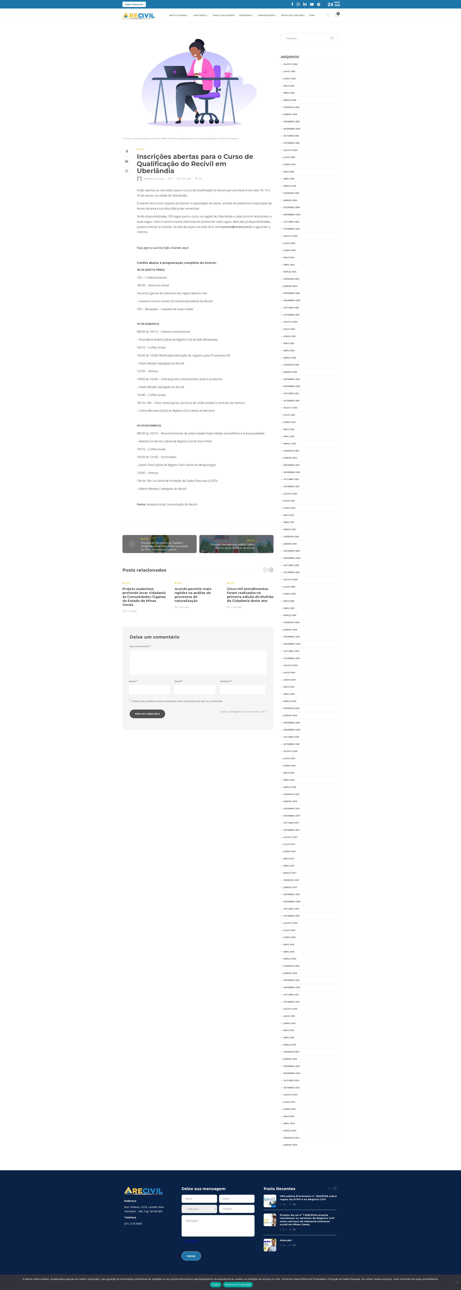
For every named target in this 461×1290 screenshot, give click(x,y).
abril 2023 (288, 350)
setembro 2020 (291, 572)
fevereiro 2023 (291, 364)
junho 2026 (289, 78)
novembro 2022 (291, 386)
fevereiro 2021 (291, 536)
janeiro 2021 (290, 543)
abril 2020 (288, 608)
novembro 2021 (291, 472)
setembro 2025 (291, 143)
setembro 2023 (291, 314)
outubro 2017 (291, 822)
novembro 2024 (291, 214)
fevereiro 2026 (291, 107)
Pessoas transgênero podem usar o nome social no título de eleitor (232, 546)
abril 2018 (288, 779)
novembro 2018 (291, 729)
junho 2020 (289, 593)
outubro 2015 (291, 994)
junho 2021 (289, 508)
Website (226, 681)
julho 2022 (289, 414)
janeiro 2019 (290, 715)
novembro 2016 (291, 901)
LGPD (312, 15)
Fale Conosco (134, 4)
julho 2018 (289, 758)
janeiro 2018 (290, 801)
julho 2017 (289, 844)
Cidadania (245, 15)
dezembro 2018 (291, 722)
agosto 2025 (290, 150)
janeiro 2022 (290, 457)
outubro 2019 (291, 651)
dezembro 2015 (291, 980)
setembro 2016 (291, 915)
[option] (146, 595)
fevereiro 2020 (291, 622)
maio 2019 (288, 686)
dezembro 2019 (291, 636)
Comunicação (266, 15)
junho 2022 (289, 422)
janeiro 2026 (290, 114)
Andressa (148, 178)
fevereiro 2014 (291, 1137)
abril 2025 (288, 178)
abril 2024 (288, 264)
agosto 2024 (290, 236)
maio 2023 (288, 343)
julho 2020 (289, 586)
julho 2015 (289, 1016)
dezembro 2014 (291, 1066)
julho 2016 (289, 930)
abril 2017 (288, 865)
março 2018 (289, 787)
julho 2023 (289, 329)
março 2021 (289, 529)
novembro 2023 (291, 300)
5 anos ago (159, 178)
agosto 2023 (290, 321)
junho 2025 (289, 164)
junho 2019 (289, 679)
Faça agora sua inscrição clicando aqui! (162, 248)
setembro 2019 (291, 658)
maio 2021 (288, 515)
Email (178, 681)
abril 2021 (288, 522)
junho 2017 (289, 851)
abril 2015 (288, 1037)
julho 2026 (289, 71)
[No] (456, 1282)
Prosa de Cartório (293, 15)
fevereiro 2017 (291, 880)
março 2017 (289, 872)
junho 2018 (289, 765)
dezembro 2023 (291, 293)
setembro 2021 (291, 486)
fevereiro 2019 (291, 708)
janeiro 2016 (290, 973)
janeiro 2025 (290, 200)
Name (133, 681)
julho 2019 (289, 672)
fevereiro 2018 (291, 794)
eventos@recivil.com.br (236, 227)
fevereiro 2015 (291, 1051)
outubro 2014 (291, 1080)
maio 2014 (288, 1116)
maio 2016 (288, 944)
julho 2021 (289, 500)
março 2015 (289, 1044)
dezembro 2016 (291, 894)
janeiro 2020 (290, 629)
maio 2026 (288, 85)
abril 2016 (288, 951)
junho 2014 (289, 1109)
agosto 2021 (290, 493)
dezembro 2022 (291, 379)
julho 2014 (289, 1101)
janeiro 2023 (290, 372)
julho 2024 (289, 243)
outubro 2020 (291, 565)
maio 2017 (288, 858)
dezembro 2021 (291, 465)
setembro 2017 (291, 830)
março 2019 (289, 701)
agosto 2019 (290, 665)
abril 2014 (288, 1123)
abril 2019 (288, 694)
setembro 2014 (291, 1087)
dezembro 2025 (291, 121)
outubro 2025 (291, 135)
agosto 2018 (290, 751)
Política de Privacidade (238, 1284)
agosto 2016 (290, 923)
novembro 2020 (291, 558)
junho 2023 (289, 336)
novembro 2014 (291, 1073)
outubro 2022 (291, 393)
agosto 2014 (290, 1094)
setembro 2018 (291, 744)
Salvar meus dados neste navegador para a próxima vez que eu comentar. (178, 701)
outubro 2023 (291, 307)
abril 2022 (288, 436)
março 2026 (289, 100)
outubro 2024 (291, 221)
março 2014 (289, 1130)
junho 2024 (289, 250)
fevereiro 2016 (291, 966)
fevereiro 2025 (291, 193)
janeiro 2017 (290, 887)
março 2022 (289, 443)
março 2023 (289, 357)
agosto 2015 (290, 1008)
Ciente (216, 1284)
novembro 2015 (291, 987)
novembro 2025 (291, 128)
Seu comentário (140, 646)
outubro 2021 (291, 479)
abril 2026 (288, 92)
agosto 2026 (290, 64)
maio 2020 (288, 601)
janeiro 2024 (290, 286)
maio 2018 (288, 772)
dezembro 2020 (291, 550)
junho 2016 (289, 937)
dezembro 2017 (291, 808)
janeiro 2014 (290, 1144)
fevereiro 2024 (291, 279)
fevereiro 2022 (291, 450)
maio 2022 (288, 429)
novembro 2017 (291, 815)
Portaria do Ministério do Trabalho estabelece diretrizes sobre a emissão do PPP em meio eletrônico (164, 546)
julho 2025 (289, 157)
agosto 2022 (290, 407)
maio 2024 (288, 257)
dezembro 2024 (291, 207)
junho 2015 (289, 1023)
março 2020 (289, 615)
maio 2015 (288, 1030)
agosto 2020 (290, 579)
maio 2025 (288, 171)
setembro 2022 (291, 400)
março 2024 (289, 271)
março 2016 (289, 958)
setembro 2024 (291, 228)
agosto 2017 (290, 837)
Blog (141, 149)
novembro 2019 (291, 643)
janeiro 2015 (290, 1059)
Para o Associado (224, 15)
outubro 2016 (291, 908)
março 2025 (289, 185)
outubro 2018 (291, 737)
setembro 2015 (291, 1001)
